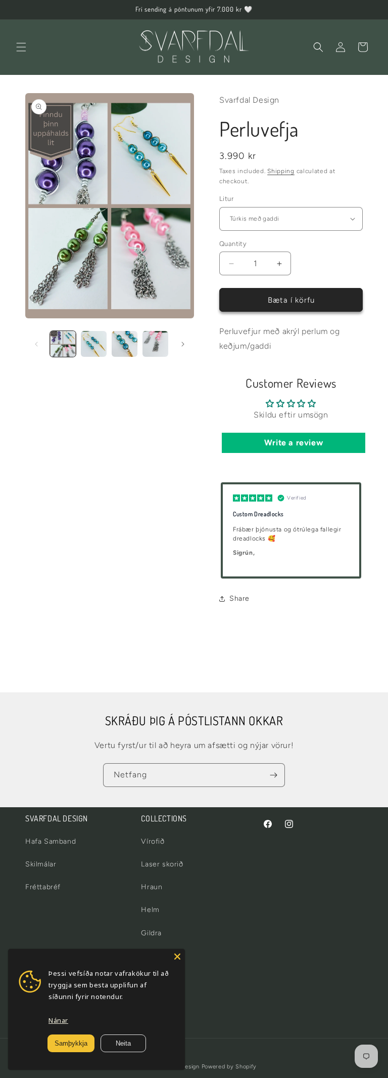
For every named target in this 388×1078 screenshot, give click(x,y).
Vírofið (152, 841)
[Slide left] (36, 344)
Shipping (281, 171)
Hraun (151, 887)
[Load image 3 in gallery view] (124, 344)
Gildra (151, 933)
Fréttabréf (43, 887)
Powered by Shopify (229, 1066)
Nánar (58, 1020)
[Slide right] (183, 344)
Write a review (293, 442)
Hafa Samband (50, 841)
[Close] (177, 956)
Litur (226, 198)
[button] (21, 47)
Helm (150, 909)
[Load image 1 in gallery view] (63, 344)
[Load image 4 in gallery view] (155, 344)
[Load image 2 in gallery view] (94, 344)
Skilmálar (40, 864)
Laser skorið (162, 864)
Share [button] (239, 598)
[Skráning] (273, 775)
